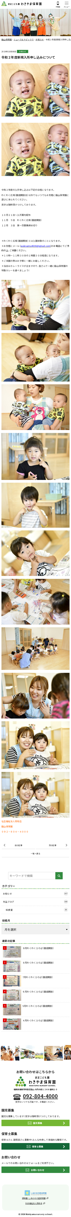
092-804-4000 (40, 1096)
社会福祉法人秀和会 (33, 1203)
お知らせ (22, 51)
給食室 (36, 909)
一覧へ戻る (35, 853)
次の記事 (52, 845)
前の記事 (18, 845)
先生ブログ (35, 901)
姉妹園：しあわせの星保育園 (34, 1198)
